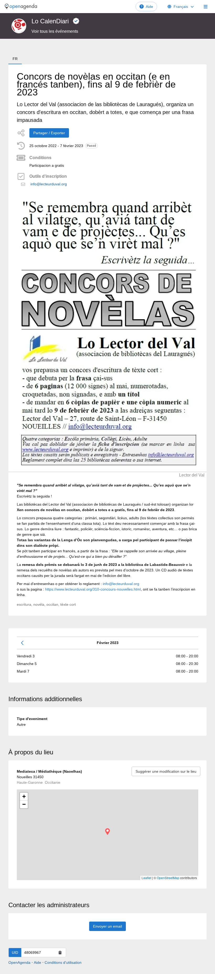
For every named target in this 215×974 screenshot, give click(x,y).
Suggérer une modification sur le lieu (166, 771)
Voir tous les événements (54, 31)
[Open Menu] (205, 6)
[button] (107, 831)
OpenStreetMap (168, 877)
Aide (149, 6)
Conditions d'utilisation (63, 962)
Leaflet (146, 877)
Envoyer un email (107, 926)
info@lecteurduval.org (48, 184)
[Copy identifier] (60, 952)
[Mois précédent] (22, 643)
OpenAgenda (19, 962)
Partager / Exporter (49, 133)
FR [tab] (15, 59)
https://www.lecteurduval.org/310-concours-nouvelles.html (93, 589)
